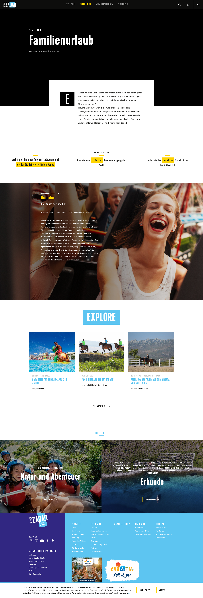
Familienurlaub (96, 551)
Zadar (74, 527)
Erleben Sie (85, 4)
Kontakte (160, 531)
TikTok (36, 540)
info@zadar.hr (35, 574)
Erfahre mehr (49, 499)
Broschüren (160, 538)
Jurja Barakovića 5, (37, 558)
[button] (32, 195)
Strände (94, 548)
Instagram (31, 540)
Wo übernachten (142, 531)
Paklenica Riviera (143, 388)
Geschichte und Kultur (100, 534)
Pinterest (53, 540)
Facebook (47, 540)
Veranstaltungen (104, 4)
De (188, 5)
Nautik (93, 538)
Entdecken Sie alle (100, 406)
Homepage (33, 51)
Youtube (42, 540)
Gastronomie (96, 541)
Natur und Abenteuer (99, 531)
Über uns (160, 524)
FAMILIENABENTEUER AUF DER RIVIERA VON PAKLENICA (150, 381)
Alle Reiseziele (77, 551)
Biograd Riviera (102, 385)
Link (129, 593)
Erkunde (94, 527)
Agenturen (139, 527)
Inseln (74, 544)
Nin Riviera (42, 388)
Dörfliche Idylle (92, 385)
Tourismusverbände (164, 534)
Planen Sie (123, 4)
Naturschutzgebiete (99, 544)
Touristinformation (143, 534)
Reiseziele (71, 4)
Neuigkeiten (161, 527)
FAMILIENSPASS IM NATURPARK (97, 380)
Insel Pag (75, 538)
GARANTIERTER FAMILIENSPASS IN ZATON (49, 381)
